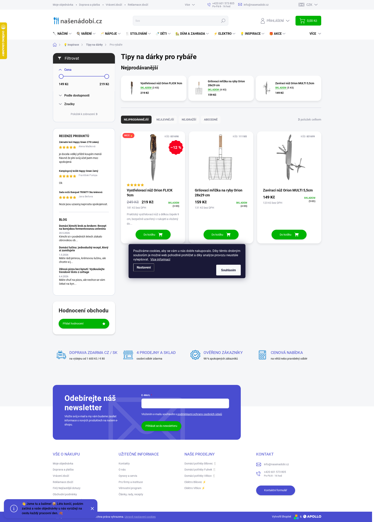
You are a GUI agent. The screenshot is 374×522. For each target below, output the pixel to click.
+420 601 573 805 (275, 473)
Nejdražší (189, 119)
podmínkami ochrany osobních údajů (199, 414)
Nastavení (144, 267)
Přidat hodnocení (73, 323)
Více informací (160, 259)
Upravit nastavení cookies (140, 516)
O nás (122, 469)
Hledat (223, 20)
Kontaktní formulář (275, 490)
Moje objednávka (63, 4)
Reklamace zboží (138, 4)
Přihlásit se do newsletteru (161, 425)
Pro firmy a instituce (131, 482)
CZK (309, 5)
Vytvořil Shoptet (281, 516)
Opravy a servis (128, 475)
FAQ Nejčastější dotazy (66, 488)
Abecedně (211, 119)
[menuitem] (62, 34)
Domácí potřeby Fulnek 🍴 (200, 469)
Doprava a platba (89, 4)
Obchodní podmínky (65, 494)
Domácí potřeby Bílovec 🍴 (200, 463)
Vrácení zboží (114, 4)
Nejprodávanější (136, 119)
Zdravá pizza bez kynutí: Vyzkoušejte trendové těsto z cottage (82, 271)
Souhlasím (228, 270)
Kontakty (124, 463)
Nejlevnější (165, 119)
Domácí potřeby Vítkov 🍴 (200, 475)
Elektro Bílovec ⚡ (195, 482)
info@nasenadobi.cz (276, 464)
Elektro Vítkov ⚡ (194, 488)
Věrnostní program (130, 488)
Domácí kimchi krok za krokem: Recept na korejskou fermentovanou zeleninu (82, 227)
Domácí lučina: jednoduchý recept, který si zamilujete (83, 249)
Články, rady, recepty (131, 494)
